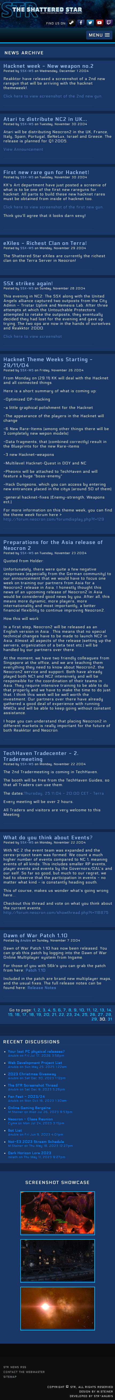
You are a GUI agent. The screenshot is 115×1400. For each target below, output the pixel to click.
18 (31, 1014)
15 (10, 1014)
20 (46, 1014)
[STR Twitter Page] (90, 22)
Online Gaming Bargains (29, 1108)
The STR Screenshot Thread (33, 1085)
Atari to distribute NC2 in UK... (45, 119)
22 (61, 1014)
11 (88, 1010)
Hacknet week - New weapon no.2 (48, 66)
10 (81, 1010)
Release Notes (42, 988)
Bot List (15, 1130)
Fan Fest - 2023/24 (26, 1096)
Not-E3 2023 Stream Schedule (36, 1142)
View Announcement (23, 149)
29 (94, 1019)
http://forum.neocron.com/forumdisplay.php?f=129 (53, 519)
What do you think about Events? (48, 838)
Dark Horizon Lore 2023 (29, 1153)
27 (100, 1014)
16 (17, 1014)
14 (109, 1010)
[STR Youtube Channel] (99, 22)
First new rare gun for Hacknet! (46, 172)
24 (77, 1014)
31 (110, 1019)
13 (102, 1010)
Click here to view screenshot (32, 336)
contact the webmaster (24, 1371)
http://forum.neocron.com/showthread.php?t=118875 (56, 912)
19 (38, 1014)
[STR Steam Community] (71, 22)
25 (84, 1014)
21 (54, 1014)
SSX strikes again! (28, 283)
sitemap (10, 1376)
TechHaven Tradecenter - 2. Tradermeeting (41, 756)
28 (108, 1014)
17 (24, 1014)
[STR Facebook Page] (81, 22)
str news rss (14, 1367)
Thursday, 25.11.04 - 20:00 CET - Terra (64, 793)
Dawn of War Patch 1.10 (35, 936)
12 (95, 1010)
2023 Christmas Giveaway (32, 1074)
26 (92, 1014)
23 (69, 1014)
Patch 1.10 (36, 970)
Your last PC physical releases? (36, 1051)
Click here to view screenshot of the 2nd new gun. (53, 96)
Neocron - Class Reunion (30, 1119)
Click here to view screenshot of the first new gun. (53, 207)
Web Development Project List (35, 1063)
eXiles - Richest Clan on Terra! (45, 243)
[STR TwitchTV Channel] (109, 22)
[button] (99, 35)
